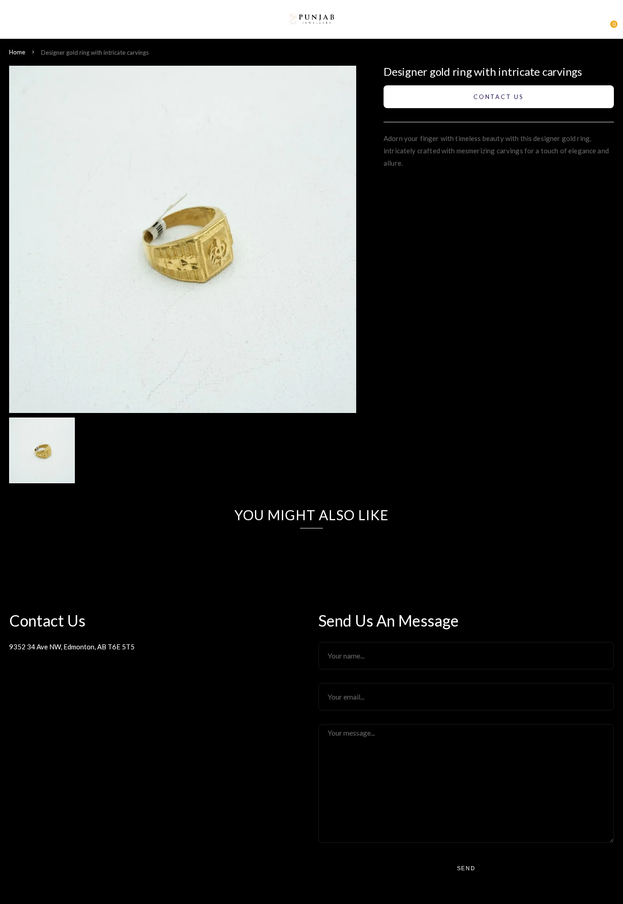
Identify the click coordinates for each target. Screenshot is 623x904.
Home (17, 52)
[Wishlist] (593, 21)
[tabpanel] (44, 450)
